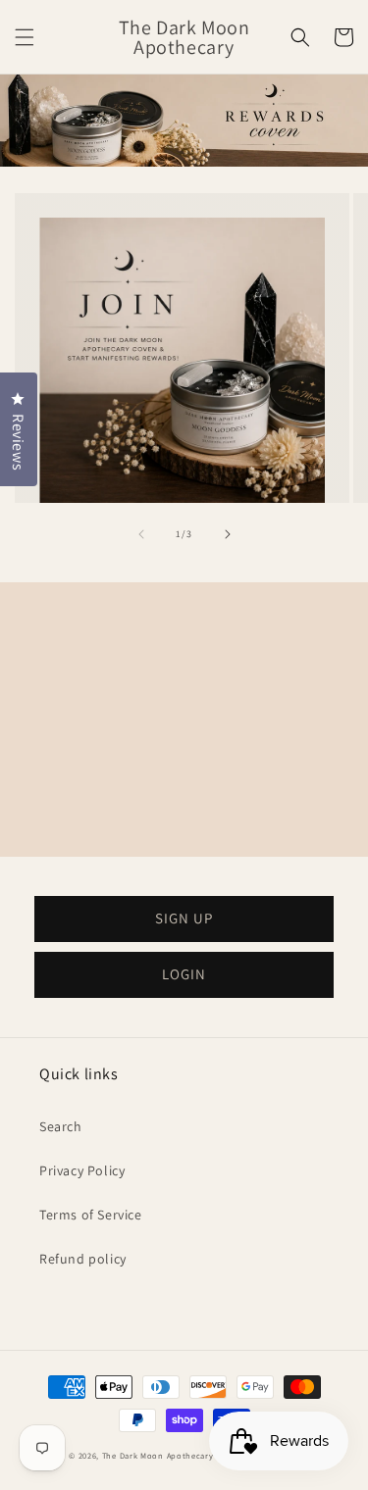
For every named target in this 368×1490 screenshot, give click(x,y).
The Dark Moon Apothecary (158, 1455)
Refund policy (83, 1258)
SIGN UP (184, 918)
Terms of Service (90, 1214)
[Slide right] (227, 534)
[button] (24, 37)
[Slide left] (141, 534)
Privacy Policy (82, 1170)
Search (60, 1126)
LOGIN (184, 974)
